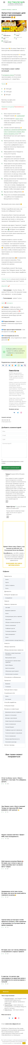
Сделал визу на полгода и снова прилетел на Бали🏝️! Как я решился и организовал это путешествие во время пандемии (13, 922)
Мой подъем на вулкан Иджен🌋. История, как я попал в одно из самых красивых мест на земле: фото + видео (12, 864)
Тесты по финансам (10, 736)
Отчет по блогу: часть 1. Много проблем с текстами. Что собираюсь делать (13, 779)
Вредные (7, 683)
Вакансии (6, 991)
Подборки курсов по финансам (13, 730)
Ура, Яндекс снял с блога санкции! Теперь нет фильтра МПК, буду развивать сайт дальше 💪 (13, 808)
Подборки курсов (10, 628)
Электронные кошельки (11, 674)
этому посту (19, 118)
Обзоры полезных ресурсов (12, 622)
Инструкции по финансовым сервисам (13, 661)
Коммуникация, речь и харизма (13, 616)
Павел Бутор (14, 370)
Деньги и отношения (10, 715)
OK (24, 1043)
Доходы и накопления (11, 718)
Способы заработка (10, 702)
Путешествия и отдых (10, 689)
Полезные (8, 686)
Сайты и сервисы (9, 585)
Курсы (7, 582)
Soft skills (7, 607)
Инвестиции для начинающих (13, 721)
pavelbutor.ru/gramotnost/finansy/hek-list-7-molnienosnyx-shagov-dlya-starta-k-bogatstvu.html (15, 131)
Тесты (6, 588)
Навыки (6, 601)
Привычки (7, 680)
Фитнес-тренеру (9, 745)
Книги (7, 579)
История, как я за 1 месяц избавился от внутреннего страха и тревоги (13, 950)
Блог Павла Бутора (15, 2)
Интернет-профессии (11, 594)
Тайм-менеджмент (10, 634)
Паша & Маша (8, 1005)
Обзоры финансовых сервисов (13, 650)
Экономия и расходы (10, 742)
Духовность (7, 591)
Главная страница (6, 9)
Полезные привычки (10, 631)
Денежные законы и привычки (13, 712)
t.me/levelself (21, 116)
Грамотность (8, 576)
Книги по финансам (10, 724)
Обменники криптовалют (12, 671)
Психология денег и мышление (13, 733)
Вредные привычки (10, 610)
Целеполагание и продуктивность (14, 640)
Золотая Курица (9, 998)
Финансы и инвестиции (11, 709)
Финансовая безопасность (12, 739)
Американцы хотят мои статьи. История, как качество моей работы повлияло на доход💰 (13, 893)
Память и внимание (10, 625)
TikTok (6, 696)
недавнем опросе (8, 75)
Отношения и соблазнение (12, 677)
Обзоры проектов (9, 646)
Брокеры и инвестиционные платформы (13, 654)
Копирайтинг (8, 598)
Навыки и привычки (10, 604)
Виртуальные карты (10, 657)
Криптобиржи (9, 665)
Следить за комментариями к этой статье (12, 462)
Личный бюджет (9, 727)
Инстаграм (8, 699)
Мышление (8, 619)
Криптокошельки (9, 668)
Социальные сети (9, 693)
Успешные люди (9, 705)
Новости (14, 9)
